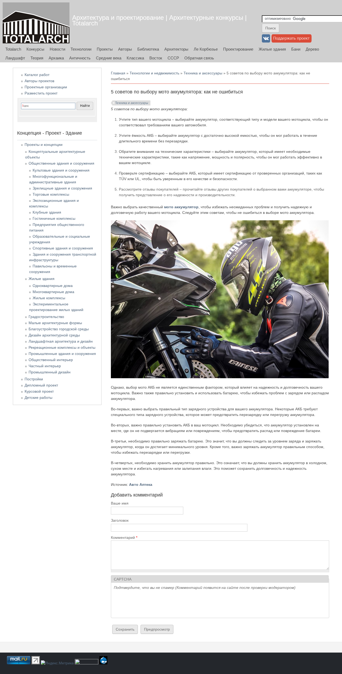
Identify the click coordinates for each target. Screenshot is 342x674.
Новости (57, 49)
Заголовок (120, 520)
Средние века (108, 58)
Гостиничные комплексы (54, 218)
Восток (155, 58)
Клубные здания (47, 212)
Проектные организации (46, 87)
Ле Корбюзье (206, 49)
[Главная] (36, 22)
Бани (295, 49)
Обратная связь (199, 58)
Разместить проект (41, 93)
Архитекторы (176, 49)
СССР (173, 58)
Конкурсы (35, 49)
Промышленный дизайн (50, 372)
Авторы (125, 49)
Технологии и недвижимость (154, 73)
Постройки (34, 379)
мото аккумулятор (181, 207)
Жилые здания (272, 49)
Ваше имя (120, 503)
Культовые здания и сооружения (61, 170)
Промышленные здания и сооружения (62, 353)
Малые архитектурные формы (55, 323)
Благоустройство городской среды (59, 329)
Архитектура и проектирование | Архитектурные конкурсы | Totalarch (159, 20)
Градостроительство (46, 317)
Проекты (105, 49)
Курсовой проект (39, 391)
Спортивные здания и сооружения (63, 248)
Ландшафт (15, 58)
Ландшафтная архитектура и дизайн (61, 341)
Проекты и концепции (44, 144)
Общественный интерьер (51, 360)
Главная (118, 73)
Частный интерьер (45, 366)
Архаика (56, 58)
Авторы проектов (39, 81)
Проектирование (238, 49)
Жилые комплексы (49, 298)
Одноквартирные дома (53, 285)
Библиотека (148, 49)
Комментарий (124, 537)
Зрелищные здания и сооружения (62, 188)
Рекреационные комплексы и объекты (62, 347)
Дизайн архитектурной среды (54, 335)
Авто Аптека (140, 484)
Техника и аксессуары (203, 73)
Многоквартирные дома (53, 292)
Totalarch (13, 49)
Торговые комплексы (51, 194)
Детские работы (38, 397)
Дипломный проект (41, 385)
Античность (80, 58)
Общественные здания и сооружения (61, 163)
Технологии (81, 49)
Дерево (312, 49)
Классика (135, 58)
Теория (36, 58)
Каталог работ (37, 75)
